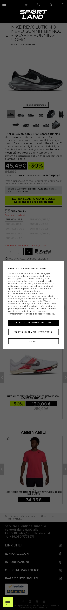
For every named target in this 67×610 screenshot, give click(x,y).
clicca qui (50, 313)
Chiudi (33, 341)
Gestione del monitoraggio (33, 332)
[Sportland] (33, 14)
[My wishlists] (51, 4)
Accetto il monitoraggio (33, 323)
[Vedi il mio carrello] (63, 4)
